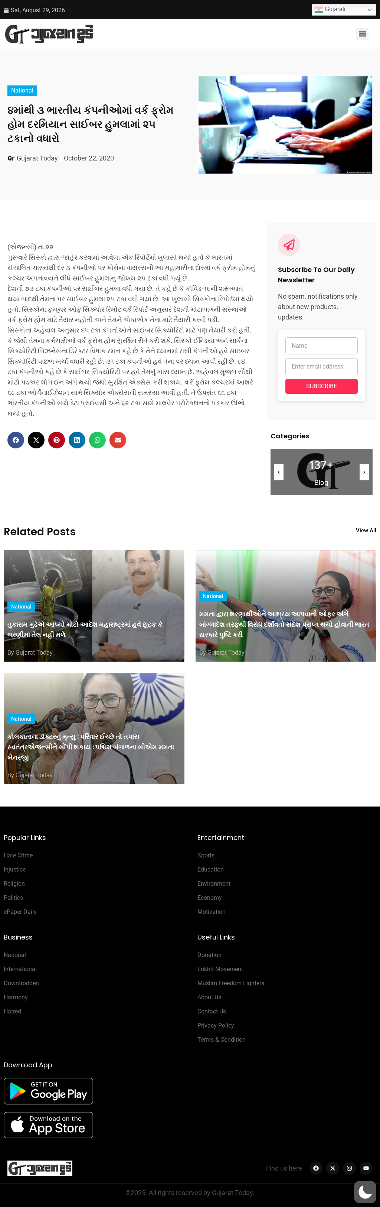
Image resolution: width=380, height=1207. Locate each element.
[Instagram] (349, 1168)
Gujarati (334, 9)
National (22, 90)
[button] (362, 34)
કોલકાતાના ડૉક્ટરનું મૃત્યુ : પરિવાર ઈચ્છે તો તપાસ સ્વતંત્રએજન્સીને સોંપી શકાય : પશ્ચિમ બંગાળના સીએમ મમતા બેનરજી (90, 747)
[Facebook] (315, 1168)
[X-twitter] (332, 1168)
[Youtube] (366, 1168)
